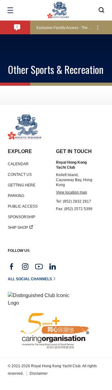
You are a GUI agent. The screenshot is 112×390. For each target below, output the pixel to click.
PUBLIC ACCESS (23, 206)
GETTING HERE (21, 185)
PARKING (16, 196)
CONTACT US (20, 174)
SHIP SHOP (18, 227)
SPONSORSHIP (21, 217)
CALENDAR (18, 164)
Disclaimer (39, 373)
